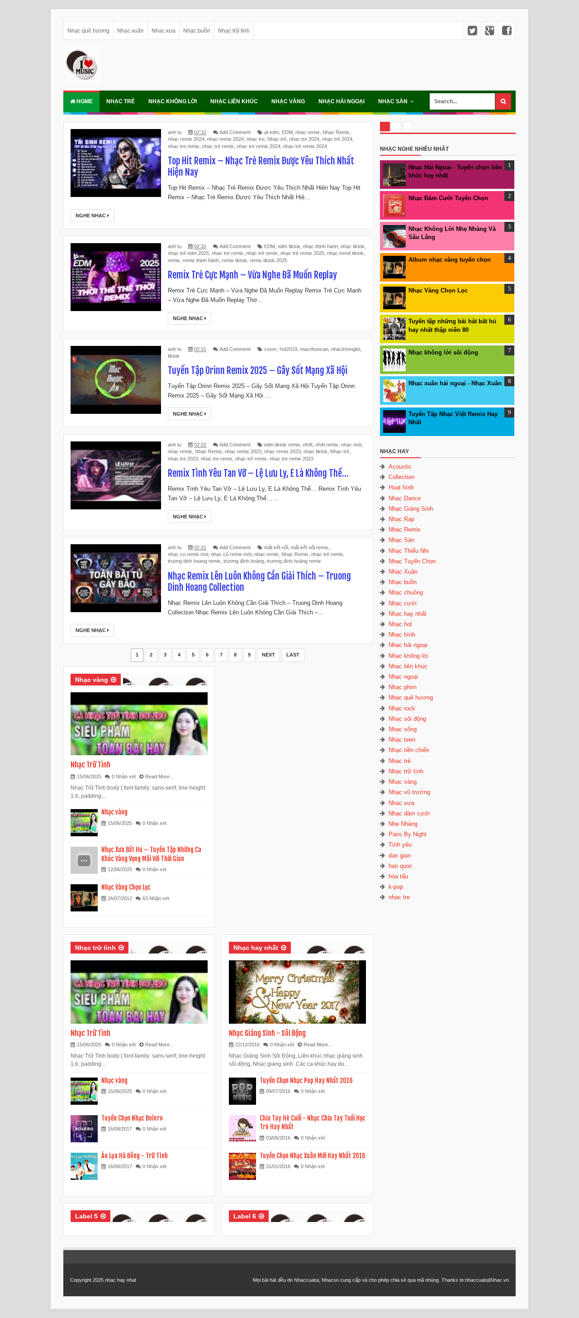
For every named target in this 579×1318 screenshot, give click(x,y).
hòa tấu (398, 876)
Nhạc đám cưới (409, 813)
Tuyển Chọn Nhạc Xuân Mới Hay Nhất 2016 (312, 1156)
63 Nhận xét (155, 898)
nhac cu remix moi (188, 554)
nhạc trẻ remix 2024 (305, 146)
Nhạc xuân (130, 31)
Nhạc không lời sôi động (443, 352)
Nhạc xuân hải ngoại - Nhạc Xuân (455, 383)
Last (292, 654)
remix (174, 260)
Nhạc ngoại (403, 676)
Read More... (159, 776)
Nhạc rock (402, 708)
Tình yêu (400, 844)
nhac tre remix (183, 146)
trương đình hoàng (243, 561)
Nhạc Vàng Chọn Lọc (126, 887)
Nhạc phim (403, 687)
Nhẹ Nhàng (403, 823)
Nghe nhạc (91, 215)
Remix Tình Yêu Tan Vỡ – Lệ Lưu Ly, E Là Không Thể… (258, 473)
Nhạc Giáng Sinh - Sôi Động (267, 1033)
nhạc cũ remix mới (231, 554)
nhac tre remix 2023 (291, 458)
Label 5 (86, 1216)
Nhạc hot (400, 624)
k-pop (396, 886)
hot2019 (288, 349)
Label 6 (244, 1216)
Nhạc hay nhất (255, 947)
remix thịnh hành (201, 260)
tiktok (174, 356)
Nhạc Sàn (393, 101)
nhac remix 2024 (186, 139)
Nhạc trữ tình (234, 31)
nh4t (308, 444)
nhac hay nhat (120, 1280)
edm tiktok (289, 246)
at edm (271, 132)
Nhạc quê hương (88, 31)
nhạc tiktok (353, 246)
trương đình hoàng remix (294, 561)
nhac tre (256, 139)
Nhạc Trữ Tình (90, 764)
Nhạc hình (402, 634)
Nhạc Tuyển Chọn (412, 561)
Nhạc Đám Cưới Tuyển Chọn (448, 198)
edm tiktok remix (282, 444)
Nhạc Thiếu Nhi (409, 550)
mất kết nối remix (309, 547)
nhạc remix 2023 (282, 451)
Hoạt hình (401, 487)
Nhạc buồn (196, 31)
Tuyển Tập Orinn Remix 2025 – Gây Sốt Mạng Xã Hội (257, 370)
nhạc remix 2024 (225, 139)
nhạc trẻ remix (218, 146)
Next (268, 654)
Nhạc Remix (336, 132)
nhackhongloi (345, 349)
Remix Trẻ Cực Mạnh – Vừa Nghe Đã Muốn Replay (252, 275)
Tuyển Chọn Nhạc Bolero (132, 1118)
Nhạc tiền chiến (409, 750)
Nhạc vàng (288, 101)
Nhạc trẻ (120, 101)
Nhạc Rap (401, 519)
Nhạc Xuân (403, 571)
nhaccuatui (477, 1280)
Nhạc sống (403, 729)
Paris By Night (408, 834)
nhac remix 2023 (243, 451)
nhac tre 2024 (304, 139)
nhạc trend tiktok (345, 253)
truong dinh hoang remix (194, 561)
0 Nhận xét (124, 776)
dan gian (400, 855)
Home (84, 101)
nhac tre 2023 (183, 458)
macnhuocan (314, 349)
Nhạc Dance (405, 498)
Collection (401, 477)
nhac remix (307, 132)
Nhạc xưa (164, 31)
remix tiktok (234, 260)
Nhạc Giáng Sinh (411, 508)
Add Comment (235, 132)
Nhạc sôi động (407, 718)
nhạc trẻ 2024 (337, 139)
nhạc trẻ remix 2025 (302, 253)
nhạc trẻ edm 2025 (188, 253)
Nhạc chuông (406, 592)
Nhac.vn (499, 1280)
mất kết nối (276, 547)
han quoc (401, 866)
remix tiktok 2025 (268, 260)
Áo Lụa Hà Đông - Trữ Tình (134, 1156)
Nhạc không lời (172, 101)
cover (270, 349)
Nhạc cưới (403, 603)
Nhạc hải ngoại (341, 101)
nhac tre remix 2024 (258, 146)
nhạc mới (351, 444)
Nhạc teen (402, 739)
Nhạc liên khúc (234, 101)
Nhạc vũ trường (409, 792)
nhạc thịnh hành (320, 246)
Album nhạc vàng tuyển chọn (449, 259)
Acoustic (400, 466)
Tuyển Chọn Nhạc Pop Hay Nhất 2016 (306, 1080)
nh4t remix (326, 444)
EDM (287, 132)
